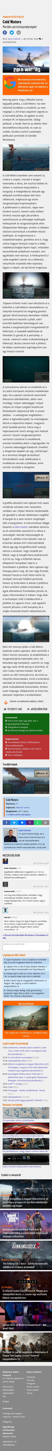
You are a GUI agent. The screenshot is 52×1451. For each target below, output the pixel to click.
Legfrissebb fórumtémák (15, 1043)
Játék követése (38, 709)
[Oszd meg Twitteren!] (12, 32)
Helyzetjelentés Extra (17, 1060)
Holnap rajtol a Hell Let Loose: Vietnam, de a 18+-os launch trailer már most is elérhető (24, 975)
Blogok (6, 1401)
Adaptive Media (9, 1436)
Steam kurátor (33, 1390)
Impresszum (8, 1386)
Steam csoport (33, 1386)
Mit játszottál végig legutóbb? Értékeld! (25, 1100)
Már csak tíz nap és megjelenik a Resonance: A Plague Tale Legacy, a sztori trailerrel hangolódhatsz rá (25, 983)
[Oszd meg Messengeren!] (22, 822)
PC (17, 803)
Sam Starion (14, 39)
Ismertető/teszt (13, 16)
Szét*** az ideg (15, 1084)
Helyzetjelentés (14, 1097)
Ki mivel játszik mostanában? (20, 1057)
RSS (4, 1396)
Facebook (31, 1377)
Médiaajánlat (8, 1390)
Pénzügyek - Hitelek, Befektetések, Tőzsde (26, 1090)
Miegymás (7, 1421)
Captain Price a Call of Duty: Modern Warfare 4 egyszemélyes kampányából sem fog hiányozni (25, 968)
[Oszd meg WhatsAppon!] (37, 822)
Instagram (31, 1383)
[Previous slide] (6, 781)
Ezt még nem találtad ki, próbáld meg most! (26, 1034)
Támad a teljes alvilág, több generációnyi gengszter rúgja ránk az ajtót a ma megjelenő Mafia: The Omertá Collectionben (24, 993)
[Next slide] (46, 781)
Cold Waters (12, 799)
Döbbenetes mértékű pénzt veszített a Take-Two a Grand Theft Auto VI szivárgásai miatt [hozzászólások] (27, 1050)
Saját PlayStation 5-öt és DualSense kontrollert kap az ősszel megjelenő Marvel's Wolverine (25, 961)
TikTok (29, 1393)
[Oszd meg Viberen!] (30, 822)
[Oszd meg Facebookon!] (5, 32)
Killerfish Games (23, 807)
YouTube (30, 1380)
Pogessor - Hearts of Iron (14, 1416)
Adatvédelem (8, 1393)
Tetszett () (14, 709)
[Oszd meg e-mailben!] (19, 32)
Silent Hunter (21, 527)
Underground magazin (12, 1413)
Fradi (10, 1087)
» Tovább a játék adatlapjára (18, 814)
